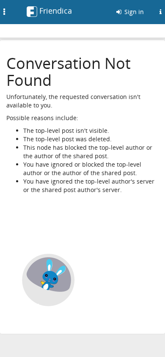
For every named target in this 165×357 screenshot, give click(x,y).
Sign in (133, 12)
